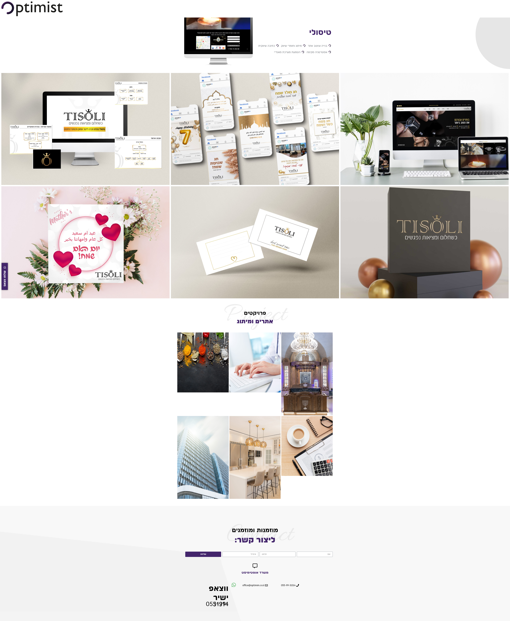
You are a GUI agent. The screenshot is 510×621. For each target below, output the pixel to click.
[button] (290, 586)
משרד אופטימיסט (255, 572)
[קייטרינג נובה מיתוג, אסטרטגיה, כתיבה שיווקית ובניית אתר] (203, 362)
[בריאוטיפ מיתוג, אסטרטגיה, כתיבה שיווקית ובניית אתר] (255, 362)
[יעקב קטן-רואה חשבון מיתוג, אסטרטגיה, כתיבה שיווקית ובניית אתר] (307, 446)
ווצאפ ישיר (218, 593)
